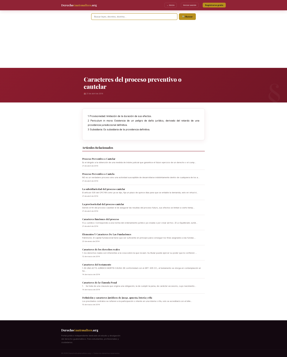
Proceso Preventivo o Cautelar (98, 158)
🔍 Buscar (187, 16)
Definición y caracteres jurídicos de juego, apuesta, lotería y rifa (117, 297)
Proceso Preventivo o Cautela (98, 173)
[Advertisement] (143, 45)
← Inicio (170, 5)
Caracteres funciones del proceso (100, 219)
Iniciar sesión (189, 5)
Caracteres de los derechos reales (101, 249)
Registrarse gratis (214, 5)
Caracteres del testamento (96, 264)
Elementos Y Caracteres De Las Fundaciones (106, 234)
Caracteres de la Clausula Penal (99, 282)
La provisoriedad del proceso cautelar (103, 204)
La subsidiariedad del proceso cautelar (103, 189)
